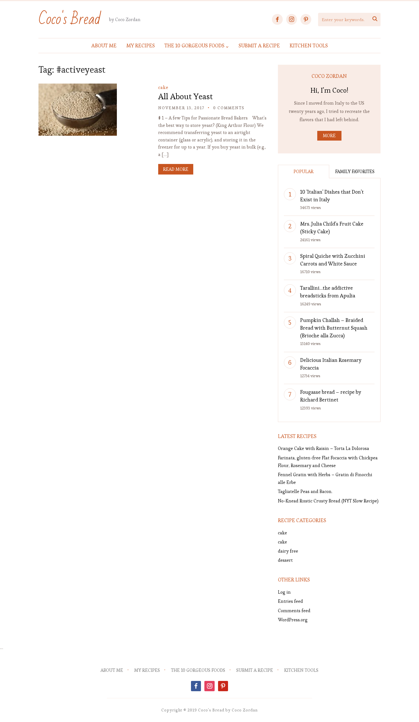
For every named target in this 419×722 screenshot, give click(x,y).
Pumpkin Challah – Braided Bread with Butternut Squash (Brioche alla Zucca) (333, 328)
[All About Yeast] (77, 87)
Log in (284, 592)
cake (163, 87)
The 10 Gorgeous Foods (194, 45)
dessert (285, 560)
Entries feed (290, 601)
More (329, 136)
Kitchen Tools (309, 45)
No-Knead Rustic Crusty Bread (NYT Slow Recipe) (328, 501)
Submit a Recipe (259, 45)
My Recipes (140, 45)
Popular (304, 172)
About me (104, 45)
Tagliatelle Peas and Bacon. (305, 491)
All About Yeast (185, 96)
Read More (175, 169)
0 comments (229, 107)
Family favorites (355, 172)
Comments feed (294, 611)
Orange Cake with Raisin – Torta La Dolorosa (323, 448)
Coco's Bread (69, 19)
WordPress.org (293, 620)
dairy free (288, 551)
